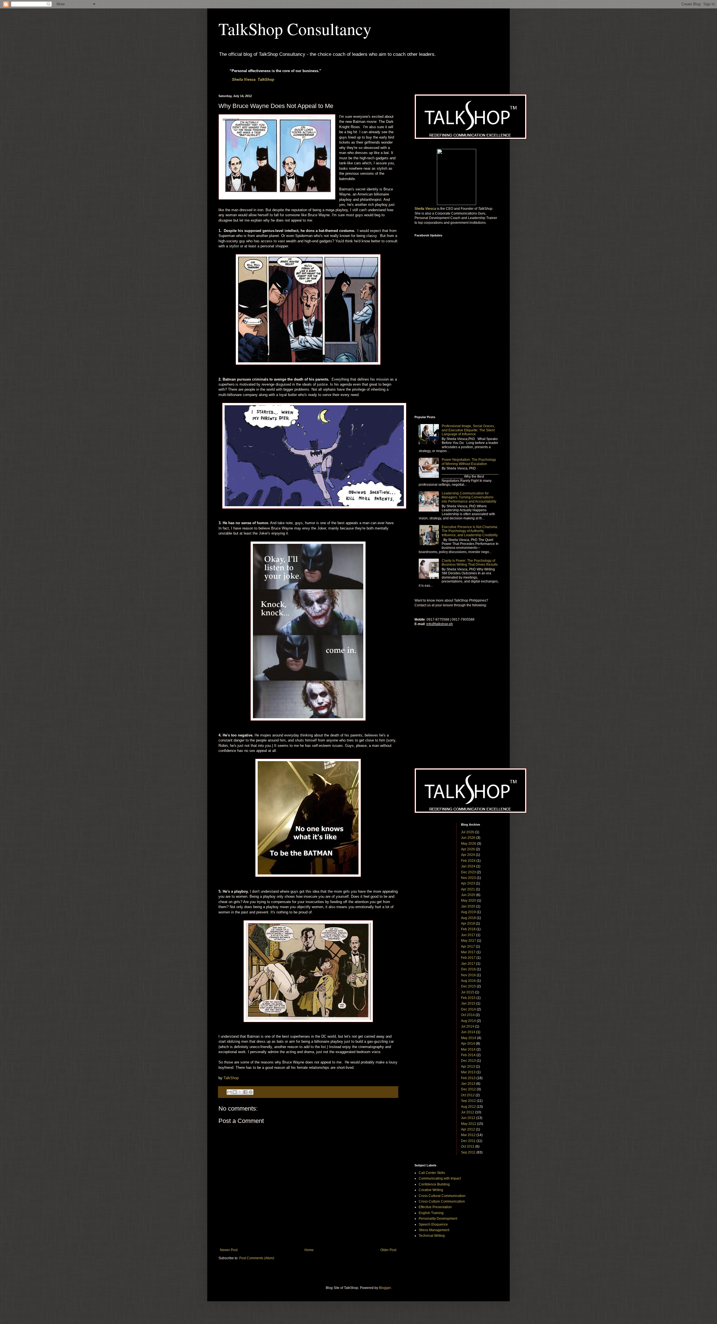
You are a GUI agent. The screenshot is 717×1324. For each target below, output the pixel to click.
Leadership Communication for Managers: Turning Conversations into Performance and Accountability (469, 497)
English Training (431, 1213)
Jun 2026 (468, 838)
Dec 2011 (468, 1141)
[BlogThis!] (235, 1092)
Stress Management (434, 1230)
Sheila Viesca (243, 79)
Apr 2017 (468, 946)
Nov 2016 (468, 975)
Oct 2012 (468, 1095)
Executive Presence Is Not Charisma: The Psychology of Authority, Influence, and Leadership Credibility (470, 531)
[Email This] (229, 1092)
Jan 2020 (468, 906)
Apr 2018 (468, 923)
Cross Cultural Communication (442, 1196)
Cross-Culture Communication (442, 1201)
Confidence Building (434, 1184)
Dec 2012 (468, 1089)
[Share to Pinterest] (250, 1092)
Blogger (385, 1288)
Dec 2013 (468, 1061)
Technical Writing (432, 1236)
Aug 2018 (468, 918)
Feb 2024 (468, 861)
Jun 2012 (468, 1118)
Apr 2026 (468, 849)
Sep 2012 (468, 1101)
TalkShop (266, 79)
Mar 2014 (468, 1049)
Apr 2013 (468, 1067)
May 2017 (468, 941)
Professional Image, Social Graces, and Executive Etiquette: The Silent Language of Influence (468, 430)
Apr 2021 (468, 889)
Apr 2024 (468, 855)
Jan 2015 (468, 1003)
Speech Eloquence (433, 1224)
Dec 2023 (468, 872)
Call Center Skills (432, 1173)
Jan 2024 (468, 866)
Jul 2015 (467, 992)
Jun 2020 (468, 895)
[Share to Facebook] (245, 1092)
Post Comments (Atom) (256, 1258)
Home (309, 1250)
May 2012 (468, 1124)
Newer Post (229, 1250)
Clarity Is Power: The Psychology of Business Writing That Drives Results (470, 563)
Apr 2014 (468, 1044)
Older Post (388, 1250)
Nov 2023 (468, 878)
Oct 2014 (468, 1015)
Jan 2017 (468, 964)
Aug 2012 (468, 1107)
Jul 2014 (467, 1026)
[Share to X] (240, 1092)
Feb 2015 (468, 998)
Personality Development (438, 1219)
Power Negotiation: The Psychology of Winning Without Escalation (469, 462)
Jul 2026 (467, 832)
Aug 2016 (468, 981)
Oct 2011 (467, 1146)
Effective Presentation (435, 1207)
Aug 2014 (468, 1021)
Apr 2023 (468, 883)
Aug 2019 (468, 912)
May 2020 (468, 900)
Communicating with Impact (440, 1178)
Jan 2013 (468, 1084)
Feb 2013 (468, 1078)
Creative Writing (431, 1190)
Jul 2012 (467, 1112)
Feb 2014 (468, 1055)
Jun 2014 (468, 1032)
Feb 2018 (468, 929)
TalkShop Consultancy (294, 28)
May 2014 (468, 1038)
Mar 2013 (468, 1072)
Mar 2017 (468, 952)
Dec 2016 (468, 969)
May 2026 (468, 844)
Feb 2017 (468, 958)
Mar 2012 (468, 1135)
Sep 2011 (468, 1152)
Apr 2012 (468, 1129)
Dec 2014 (468, 1009)
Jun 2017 (468, 935)
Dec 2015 (468, 986)
